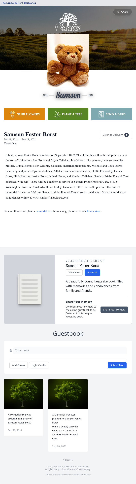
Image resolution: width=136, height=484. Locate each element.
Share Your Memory (114, 309)
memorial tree (44, 211)
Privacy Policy (58, 469)
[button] (23, 394)
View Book (74, 272)
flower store (94, 211)
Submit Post (117, 365)
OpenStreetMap (71, 474)
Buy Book (92, 272)
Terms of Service (77, 469)
